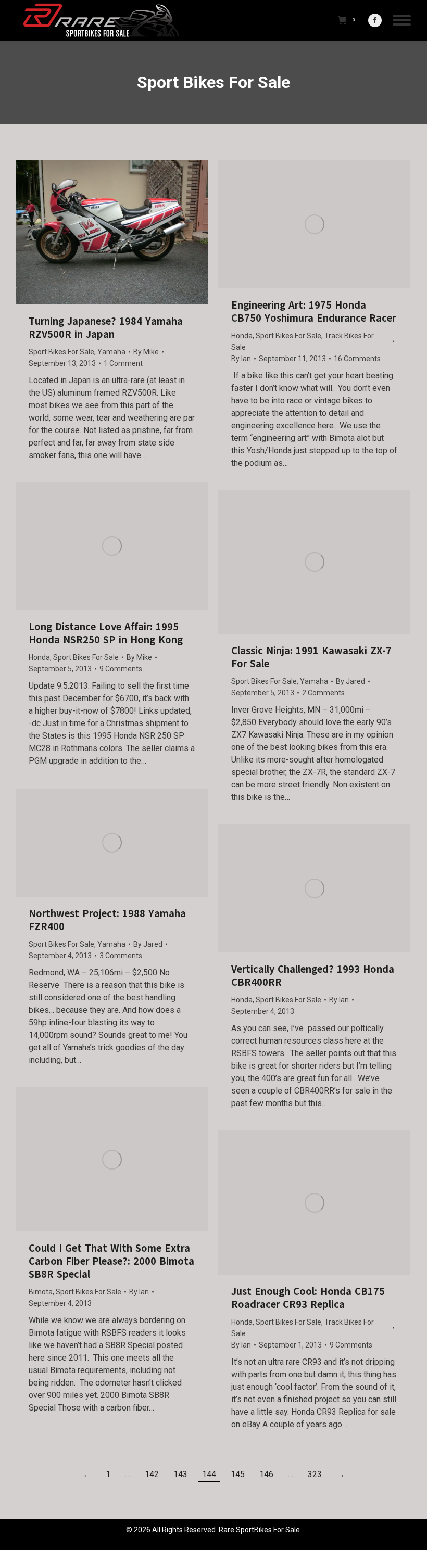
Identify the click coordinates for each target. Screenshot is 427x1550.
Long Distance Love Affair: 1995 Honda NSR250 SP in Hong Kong (106, 633)
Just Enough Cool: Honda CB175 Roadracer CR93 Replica (308, 1298)
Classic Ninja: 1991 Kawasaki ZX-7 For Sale (311, 657)
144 (209, 1474)
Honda (242, 336)
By (146, 352)
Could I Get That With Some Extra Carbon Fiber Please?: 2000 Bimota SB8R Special (111, 1261)
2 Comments (323, 693)
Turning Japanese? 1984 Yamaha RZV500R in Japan (106, 327)
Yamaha (111, 352)
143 (180, 1474)
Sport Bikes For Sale (61, 352)
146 (266, 1474)
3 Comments (120, 955)
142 (152, 1474)
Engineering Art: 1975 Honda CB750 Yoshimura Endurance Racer (313, 311)
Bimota (41, 1292)
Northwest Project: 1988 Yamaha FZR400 (107, 920)
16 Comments (357, 358)
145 (238, 1474)
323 (315, 1474)
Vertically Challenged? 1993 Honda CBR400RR (312, 975)
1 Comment (123, 363)
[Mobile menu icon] (401, 20)
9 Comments (120, 669)
